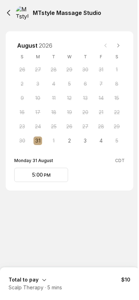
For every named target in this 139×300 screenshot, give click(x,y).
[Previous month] (105, 45)
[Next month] (118, 45)
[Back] (8, 12)
